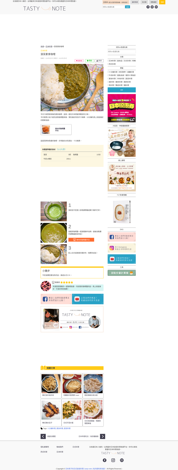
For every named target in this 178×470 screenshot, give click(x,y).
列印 (100, 61)
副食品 (119, 61)
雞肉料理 (127, 82)
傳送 (90, 61)
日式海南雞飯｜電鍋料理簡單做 (92, 422)
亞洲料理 (112, 61)
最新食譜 (135, 2)
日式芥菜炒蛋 (68, 423)
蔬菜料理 (67, 428)
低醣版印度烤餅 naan (71, 395)
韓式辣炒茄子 (47, 423)
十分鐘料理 (51, 428)
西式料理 (112, 64)
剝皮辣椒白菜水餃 (91, 395)
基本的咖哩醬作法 (83, 240)
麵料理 (126, 85)
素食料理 (59, 428)
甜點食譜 (120, 75)
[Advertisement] (89, 29)
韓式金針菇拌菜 (48, 395)
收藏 (162, 2)
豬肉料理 (119, 82)
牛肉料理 (112, 75)
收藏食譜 (79, 61)
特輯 (134, 61)
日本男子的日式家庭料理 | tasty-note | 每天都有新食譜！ (86, 469)
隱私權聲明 (45, 447)
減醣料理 (130, 72)
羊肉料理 (120, 79)
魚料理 (111, 85)
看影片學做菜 (131, 75)
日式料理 (127, 61)
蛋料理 (111, 82)
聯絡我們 (60, 447)
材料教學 (122, 72)
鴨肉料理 (119, 85)
